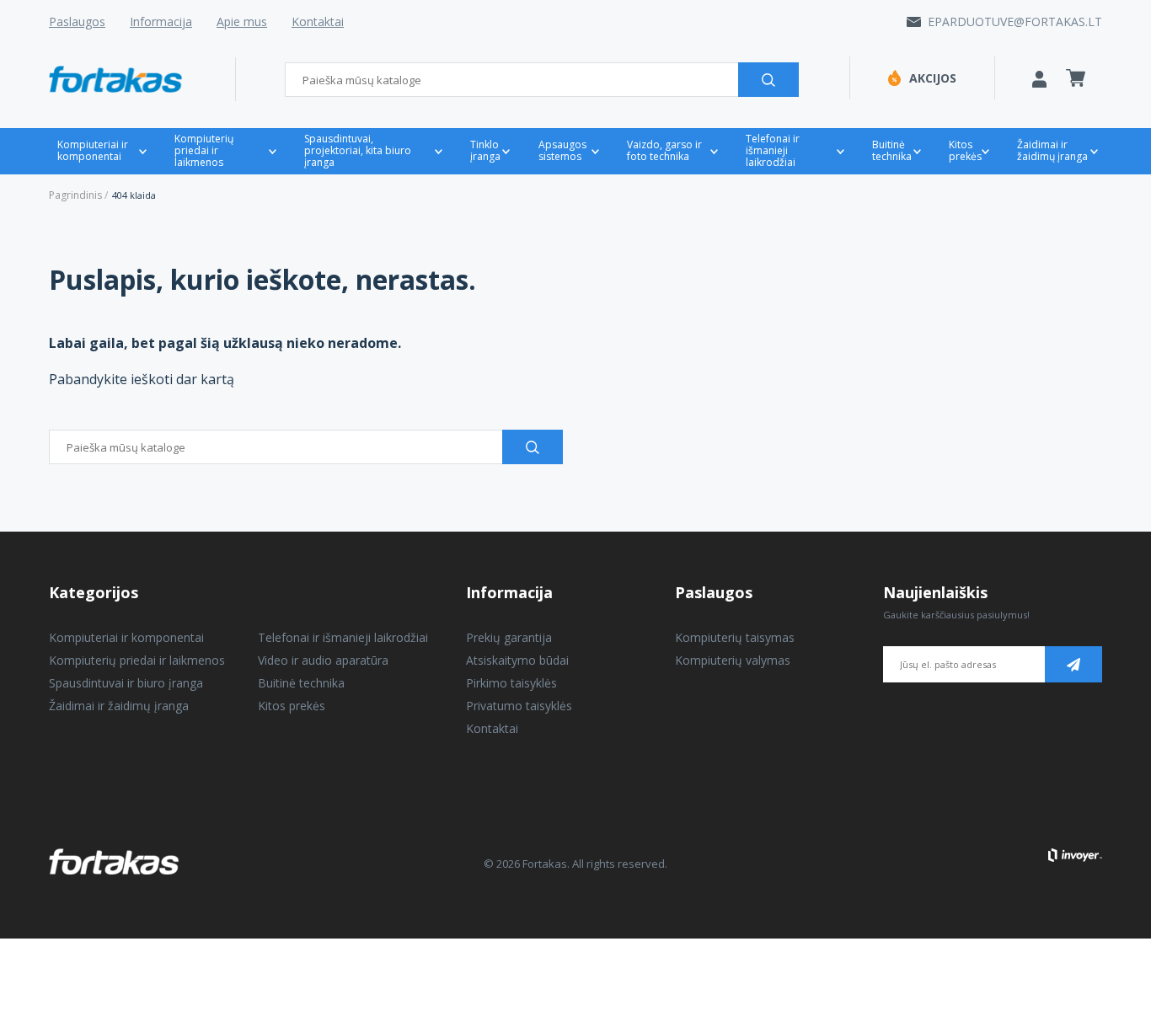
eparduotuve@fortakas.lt (1015, 21)
